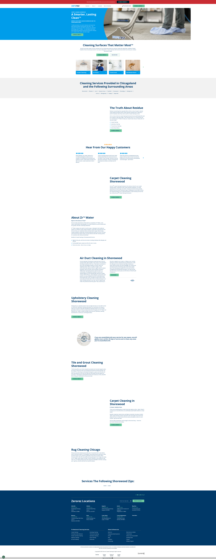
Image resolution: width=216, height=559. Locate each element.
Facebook (136, 495)
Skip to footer (4, 7)
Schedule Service (138, 6)
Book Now (113, 275)
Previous (72, 67)
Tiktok (144, 495)
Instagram (142, 495)
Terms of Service (112, 555)
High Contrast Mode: (5, 8)
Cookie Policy (118, 555)
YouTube (137, 495)
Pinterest (141, 495)
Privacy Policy (104, 555)
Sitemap (97, 554)
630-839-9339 (127, 6)
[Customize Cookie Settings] (3, 557)
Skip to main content (5, 5)
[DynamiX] (141, 553)
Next (143, 67)
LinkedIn (139, 495)
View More (134, 515)
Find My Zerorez (138, 501)
